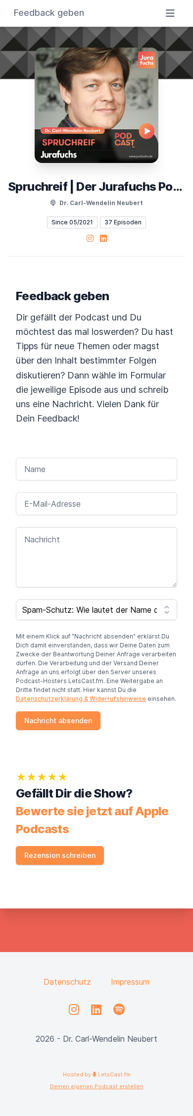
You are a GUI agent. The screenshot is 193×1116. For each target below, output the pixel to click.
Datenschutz (67, 982)
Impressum (130, 982)
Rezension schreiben (60, 855)
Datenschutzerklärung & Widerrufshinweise (81, 698)
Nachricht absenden (58, 720)
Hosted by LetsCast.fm (97, 1074)
